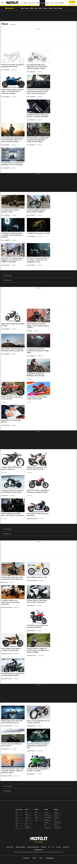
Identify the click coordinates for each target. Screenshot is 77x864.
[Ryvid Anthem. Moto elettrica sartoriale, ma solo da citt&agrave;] (13, 640)
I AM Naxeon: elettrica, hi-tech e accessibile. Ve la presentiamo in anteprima (11, 235)
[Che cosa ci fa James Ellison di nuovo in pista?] (13, 735)
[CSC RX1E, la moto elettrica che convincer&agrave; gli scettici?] (38, 617)
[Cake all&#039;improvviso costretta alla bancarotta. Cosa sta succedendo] (13, 154)
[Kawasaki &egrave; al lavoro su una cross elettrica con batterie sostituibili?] (38, 106)
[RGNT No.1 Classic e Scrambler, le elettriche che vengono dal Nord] (38, 482)
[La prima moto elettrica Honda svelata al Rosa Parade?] (38, 389)
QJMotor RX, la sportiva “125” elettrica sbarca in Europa (37, 468)
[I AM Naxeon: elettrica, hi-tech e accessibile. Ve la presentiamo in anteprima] (13, 225)
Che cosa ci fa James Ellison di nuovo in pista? (11, 745)
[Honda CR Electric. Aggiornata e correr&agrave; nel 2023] (13, 389)
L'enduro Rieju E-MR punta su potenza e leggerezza (11, 468)
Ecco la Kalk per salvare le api (37, 577)
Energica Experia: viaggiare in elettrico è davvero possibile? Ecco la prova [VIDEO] (38, 650)
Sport (35, 8)
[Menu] (2, 2)
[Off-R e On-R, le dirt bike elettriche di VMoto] (13, 315)
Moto (22, 8)
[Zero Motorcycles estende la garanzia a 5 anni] (13, 202)
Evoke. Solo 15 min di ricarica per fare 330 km (38, 514)
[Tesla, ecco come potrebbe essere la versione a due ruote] (38, 712)
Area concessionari (72, 4)
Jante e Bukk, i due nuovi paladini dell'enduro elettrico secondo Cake (12, 350)
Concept (50, 8)
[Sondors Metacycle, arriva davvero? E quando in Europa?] (38, 851)
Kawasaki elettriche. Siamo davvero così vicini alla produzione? (12, 674)
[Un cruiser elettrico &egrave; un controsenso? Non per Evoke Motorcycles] (13, 592)
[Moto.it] (12, 3)
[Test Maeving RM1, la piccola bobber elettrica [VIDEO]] (38, 202)
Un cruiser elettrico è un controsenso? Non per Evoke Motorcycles (10, 602)
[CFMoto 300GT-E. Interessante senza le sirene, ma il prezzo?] (38, 592)
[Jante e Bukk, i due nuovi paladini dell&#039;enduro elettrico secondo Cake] (13, 340)
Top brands (7, 280)
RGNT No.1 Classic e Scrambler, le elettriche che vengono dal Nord (38, 491)
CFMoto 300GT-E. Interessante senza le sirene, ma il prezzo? (37, 601)
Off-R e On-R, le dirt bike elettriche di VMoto (12, 325)
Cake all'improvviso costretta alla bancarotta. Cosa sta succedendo (12, 164)
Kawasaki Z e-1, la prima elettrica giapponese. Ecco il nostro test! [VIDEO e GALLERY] (12, 260)
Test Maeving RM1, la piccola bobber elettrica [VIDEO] (36, 211)
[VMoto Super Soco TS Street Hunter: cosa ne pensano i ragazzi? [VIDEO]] (38, 315)
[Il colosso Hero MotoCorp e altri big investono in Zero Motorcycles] (13, 569)
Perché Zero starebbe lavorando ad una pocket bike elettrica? (12, 66)
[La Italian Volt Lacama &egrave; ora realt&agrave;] (38, 225)
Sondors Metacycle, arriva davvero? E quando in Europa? (38, 860)
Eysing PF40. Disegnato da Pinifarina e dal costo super (36, 375)
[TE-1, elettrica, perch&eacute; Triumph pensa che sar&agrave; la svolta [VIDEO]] (38, 826)
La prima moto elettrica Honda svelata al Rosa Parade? (37, 398)
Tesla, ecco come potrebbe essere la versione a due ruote (38, 722)
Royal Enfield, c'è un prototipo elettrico (11, 421)
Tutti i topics (8, 275)
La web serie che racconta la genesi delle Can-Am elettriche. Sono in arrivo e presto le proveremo (38, 91)
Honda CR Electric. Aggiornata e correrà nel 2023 (12, 398)
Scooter (27, 8)
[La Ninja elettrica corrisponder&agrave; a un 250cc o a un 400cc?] (38, 760)
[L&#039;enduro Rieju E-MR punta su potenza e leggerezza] (13, 459)
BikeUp (60, 8)
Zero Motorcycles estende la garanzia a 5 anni (10, 211)
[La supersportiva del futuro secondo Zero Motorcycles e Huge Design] (38, 340)
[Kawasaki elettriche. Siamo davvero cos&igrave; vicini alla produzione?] (13, 665)
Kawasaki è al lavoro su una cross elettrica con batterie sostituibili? (37, 115)
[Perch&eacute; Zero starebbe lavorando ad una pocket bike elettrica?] (13, 56)
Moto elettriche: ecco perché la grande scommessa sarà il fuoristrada (11, 836)
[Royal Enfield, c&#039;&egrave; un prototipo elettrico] (13, 412)
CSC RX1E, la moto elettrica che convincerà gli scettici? (37, 626)
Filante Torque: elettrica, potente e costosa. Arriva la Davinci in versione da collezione (12, 91)
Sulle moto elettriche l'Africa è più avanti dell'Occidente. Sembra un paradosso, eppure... (12, 771)
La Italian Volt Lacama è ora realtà (38, 233)
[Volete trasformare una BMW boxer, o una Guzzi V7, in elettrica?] (13, 505)
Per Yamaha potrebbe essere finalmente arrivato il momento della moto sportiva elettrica (37, 66)
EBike (31, 8)
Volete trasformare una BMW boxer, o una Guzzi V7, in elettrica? (12, 514)
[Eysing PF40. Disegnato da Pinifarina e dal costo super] (38, 365)
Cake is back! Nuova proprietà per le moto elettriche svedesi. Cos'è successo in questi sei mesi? (12, 140)
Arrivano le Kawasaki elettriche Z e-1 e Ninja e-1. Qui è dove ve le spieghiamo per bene (38, 260)
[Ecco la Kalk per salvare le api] (38, 569)
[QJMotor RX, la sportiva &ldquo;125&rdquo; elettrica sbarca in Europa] (38, 459)
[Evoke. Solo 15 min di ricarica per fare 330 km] (38, 505)
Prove (55, 8)
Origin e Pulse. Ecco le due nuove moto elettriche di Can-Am (12, 722)
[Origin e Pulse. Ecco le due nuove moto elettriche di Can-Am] (13, 712)
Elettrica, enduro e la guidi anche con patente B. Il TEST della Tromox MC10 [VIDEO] (37, 140)
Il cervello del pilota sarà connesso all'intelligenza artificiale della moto (38, 746)
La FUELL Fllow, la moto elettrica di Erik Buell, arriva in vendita (12, 491)
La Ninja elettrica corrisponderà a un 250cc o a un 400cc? (38, 770)
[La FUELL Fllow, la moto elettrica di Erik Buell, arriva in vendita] (13, 482)
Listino (40, 8)
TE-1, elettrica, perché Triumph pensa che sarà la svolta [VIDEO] (37, 835)
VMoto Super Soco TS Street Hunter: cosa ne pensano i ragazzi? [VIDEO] (38, 326)
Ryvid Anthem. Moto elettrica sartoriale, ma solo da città (11, 649)
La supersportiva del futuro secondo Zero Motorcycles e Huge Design (38, 351)
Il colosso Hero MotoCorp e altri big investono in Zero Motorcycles (12, 578)
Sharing (45, 8)
